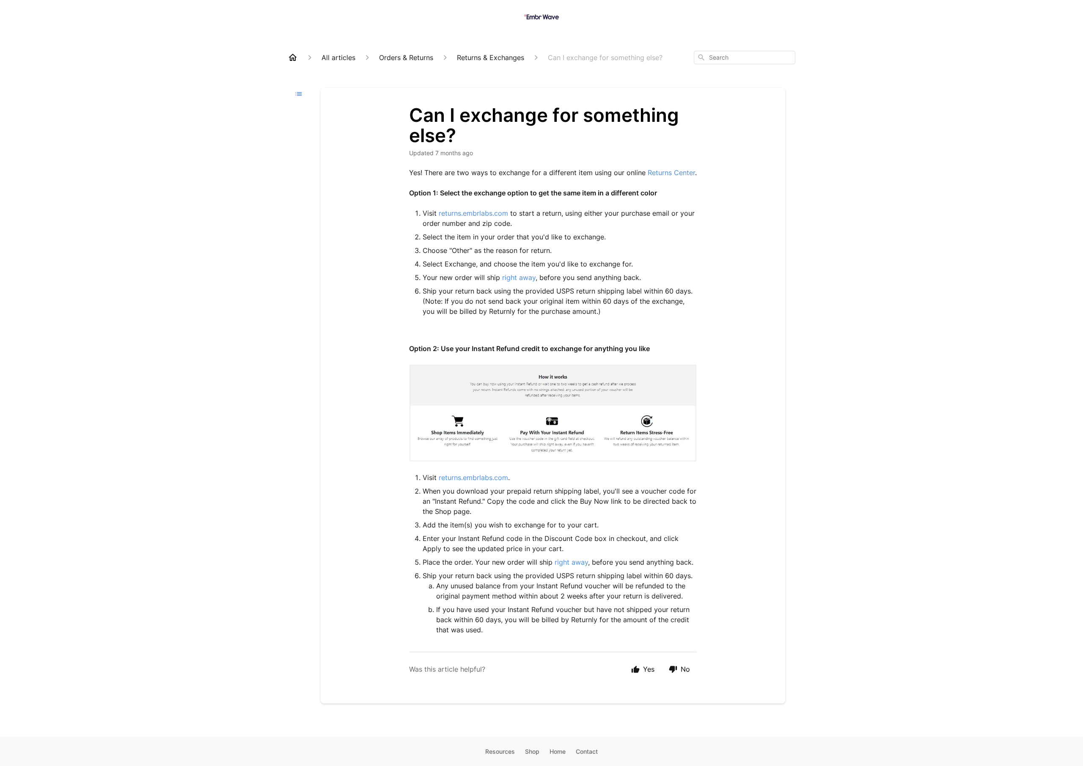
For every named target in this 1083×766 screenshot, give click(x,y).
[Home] (293, 57)
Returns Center (671, 172)
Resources (500, 751)
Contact (587, 751)
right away (519, 277)
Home (558, 751)
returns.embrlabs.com (473, 213)
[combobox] (744, 57)
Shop (532, 751)
